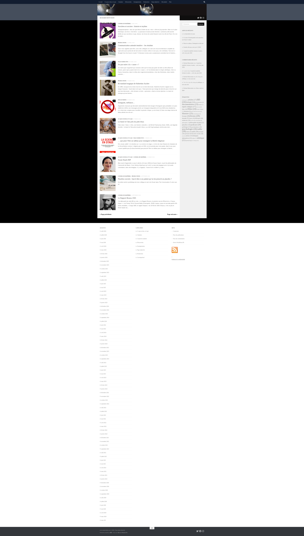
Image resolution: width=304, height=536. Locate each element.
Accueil (100, 2)
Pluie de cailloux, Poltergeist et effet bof (193, 43)
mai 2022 (103, 419)
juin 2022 (103, 415)
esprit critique (189, 107)
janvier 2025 (104, 302)
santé (194, 132)
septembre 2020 (105, 494)
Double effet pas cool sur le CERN (192, 47)
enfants (201, 104)
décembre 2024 (105, 306)
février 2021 (104, 475)
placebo (186, 125)
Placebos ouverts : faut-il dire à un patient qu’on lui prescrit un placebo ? (145, 179)
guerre (193, 111)
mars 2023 (103, 381)
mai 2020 (103, 509)
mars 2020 (103, 516)
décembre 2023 (105, 347)
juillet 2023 (104, 366)
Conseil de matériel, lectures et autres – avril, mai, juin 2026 (192, 65)
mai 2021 (103, 464)
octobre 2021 (104, 445)
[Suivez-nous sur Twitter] (198, 18)
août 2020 (103, 497)
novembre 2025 (105, 265)
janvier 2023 (104, 389)
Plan (170, 2)
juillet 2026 (104, 235)
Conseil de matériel (124, 23)
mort (192, 118)
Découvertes (128, 2)
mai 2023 (103, 374)
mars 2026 (103, 250)
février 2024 (104, 340)
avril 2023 (103, 377)
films (192, 109)
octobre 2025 (104, 268)
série (183, 135)
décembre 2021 (105, 437)
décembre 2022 (105, 392)
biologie (190, 102)
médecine (186, 120)
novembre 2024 (105, 310)
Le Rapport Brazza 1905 (127, 198)
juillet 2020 (104, 501)
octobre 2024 (104, 313)
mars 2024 (103, 336)
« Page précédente (105, 214)
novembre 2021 (105, 441)
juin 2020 (103, 505)
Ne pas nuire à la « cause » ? (128, 64)
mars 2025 (103, 295)
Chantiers (120, 2)
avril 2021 (103, 467)
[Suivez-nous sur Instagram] (203, 18)
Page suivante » (172, 214)
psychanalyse (196, 127)
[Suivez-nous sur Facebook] (201, 18)
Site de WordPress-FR (178, 242)
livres (195, 116)
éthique (196, 140)
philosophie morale (196, 122)
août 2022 (103, 407)
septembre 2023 (105, 358)
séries (189, 136)
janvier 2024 (104, 343)
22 (114, 62)
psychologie (189, 129)
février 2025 (104, 298)
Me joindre (164, 2)
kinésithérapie (197, 113)
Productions (146, 2)
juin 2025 (103, 283)
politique (186, 127)
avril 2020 (103, 512)
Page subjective (155, 2)
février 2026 (104, 253)
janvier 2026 (104, 257)
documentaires (190, 104)
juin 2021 (103, 460)
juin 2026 (103, 238)
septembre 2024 (105, 317)
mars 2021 (103, 471)
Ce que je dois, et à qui (110, 2)
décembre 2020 (105, 482)
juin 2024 (103, 325)
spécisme (188, 133)
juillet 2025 (104, 280)
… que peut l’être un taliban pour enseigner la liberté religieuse (141, 141)
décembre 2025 (105, 261)
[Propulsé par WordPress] (111, 532)
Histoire (187, 113)
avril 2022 (103, 422)
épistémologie (190, 140)
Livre (186, 116)
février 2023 (104, 385)
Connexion (176, 231)
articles (192, 100)
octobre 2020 (104, 490)
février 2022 (104, 430)
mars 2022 (103, 426)
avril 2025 (103, 291)
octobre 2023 (104, 355)
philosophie (185, 122)
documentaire (199, 102)
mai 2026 (103, 242)
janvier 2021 (104, 479)
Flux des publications (178, 235)
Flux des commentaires (179, 238)
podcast (196, 125)
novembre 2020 (105, 486)
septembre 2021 (105, 449)
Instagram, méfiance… (126, 103)
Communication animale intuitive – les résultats (135, 45)
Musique (199, 118)
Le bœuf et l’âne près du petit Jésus (131, 122)
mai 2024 (103, 328)
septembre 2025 (105, 272)
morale (185, 118)
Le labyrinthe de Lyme (189, 34)
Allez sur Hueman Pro (122, 532)
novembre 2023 (105, 351)
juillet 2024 (104, 321)
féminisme (187, 111)
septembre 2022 (105, 403)
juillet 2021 (104, 456)
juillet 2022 (104, 411)
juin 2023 (103, 370)
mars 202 (103, 520)
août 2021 (103, 452)
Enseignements (137, 2)
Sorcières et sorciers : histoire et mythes (132, 26)
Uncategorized (140, 257)
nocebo (193, 120)
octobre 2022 (104, 400)
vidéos (194, 138)
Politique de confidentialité (178, 259)
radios (188, 131)
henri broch (198, 111)
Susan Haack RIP (124, 160)
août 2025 (103, 276)
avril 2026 (103, 246)
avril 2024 (103, 332)
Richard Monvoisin (188, 63)
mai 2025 (103, 287)
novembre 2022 (105, 396)
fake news (199, 107)
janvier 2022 (104, 434)
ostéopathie (199, 120)
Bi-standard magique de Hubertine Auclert (133, 84)
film (184, 109)
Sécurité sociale (197, 133)
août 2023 (103, 362)
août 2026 (103, 231)
